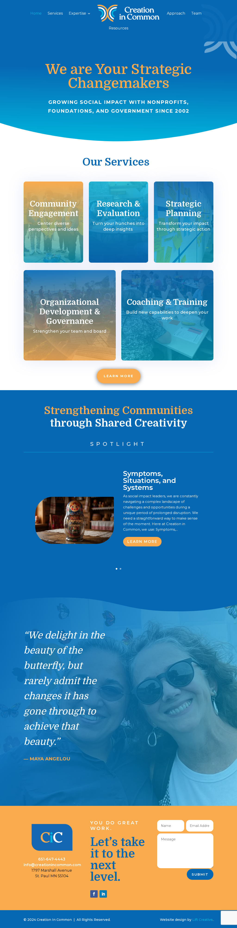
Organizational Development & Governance (69, 312)
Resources (118, 28)
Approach (176, 14)
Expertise (77, 14)
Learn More (142, 541)
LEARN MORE (119, 376)
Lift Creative (202, 920)
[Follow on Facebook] (94, 894)
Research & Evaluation (118, 208)
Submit (200, 874)
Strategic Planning (184, 208)
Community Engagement (53, 208)
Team (196, 14)
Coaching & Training (167, 302)
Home (36, 14)
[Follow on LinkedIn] (103, 894)
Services (55, 14)
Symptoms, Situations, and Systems (149, 480)
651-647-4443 (51, 859)
